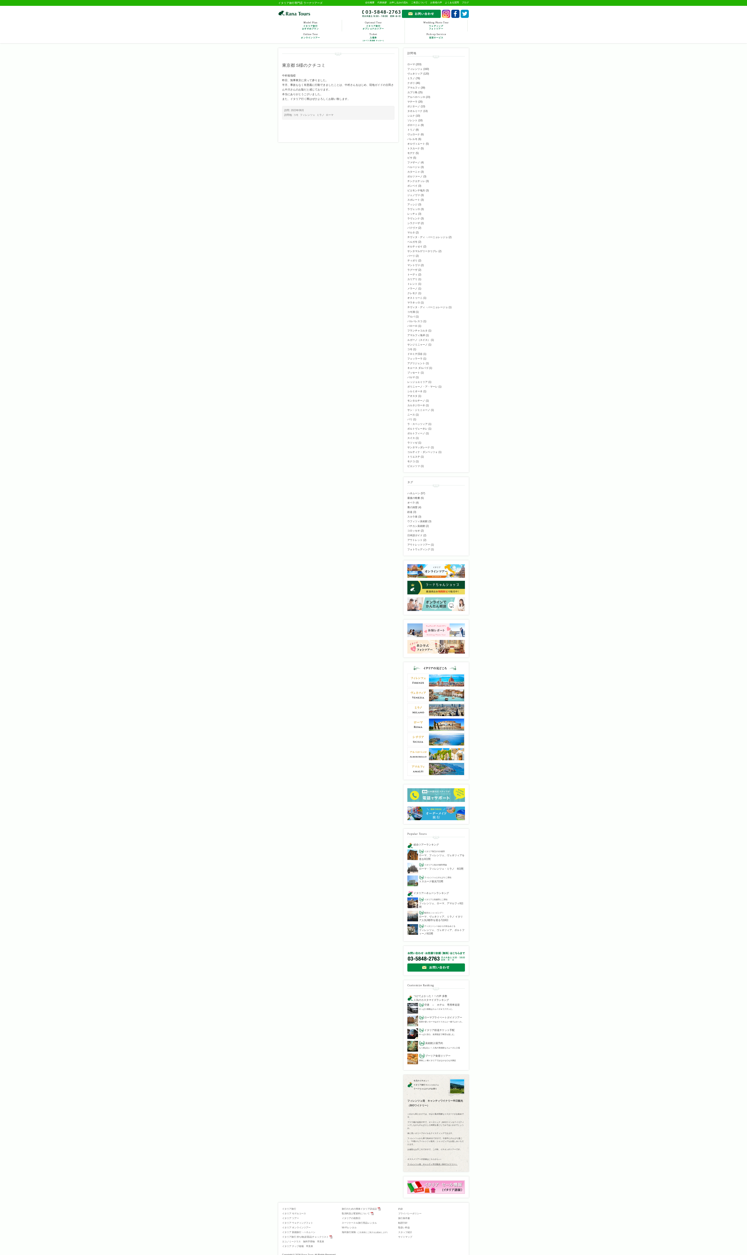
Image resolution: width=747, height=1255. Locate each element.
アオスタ (412, 396)
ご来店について (419, 2)
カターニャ (413, 171)
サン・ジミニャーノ (418, 410)
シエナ (411, 115)
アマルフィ (413, 87)
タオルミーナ (415, 111)
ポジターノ (413, 106)
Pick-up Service (436, 36)
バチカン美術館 (416, 526)
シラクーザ (413, 223)
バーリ (411, 255)
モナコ (411, 461)
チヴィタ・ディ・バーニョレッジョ (427, 237)
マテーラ (412, 101)
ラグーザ (412, 269)
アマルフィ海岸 (416, 335)
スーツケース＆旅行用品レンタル (359, 1223)
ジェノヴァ (413, 195)
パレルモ (412, 139)
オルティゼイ (415, 246)
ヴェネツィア (415, 73)
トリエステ (413, 456)
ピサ (409, 157)
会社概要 (369, 2)
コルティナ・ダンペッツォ (422, 452)
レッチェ (412, 213)
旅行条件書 (404, 1218)
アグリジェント (416, 363)
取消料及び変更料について (356, 1213)
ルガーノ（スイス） (418, 339)
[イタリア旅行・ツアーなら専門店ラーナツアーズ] (294, 13)
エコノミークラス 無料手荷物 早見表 (303, 1241)
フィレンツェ (307, 114)
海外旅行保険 (365, 1232)
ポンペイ (412, 185)
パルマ (411, 377)
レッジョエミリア (417, 382)
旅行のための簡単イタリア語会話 (359, 1209)
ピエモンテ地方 (416, 190)
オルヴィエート (416, 143)
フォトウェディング (418, 549)
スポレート (413, 199)
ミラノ (320, 114)
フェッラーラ (415, 358)
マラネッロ (413, 302)
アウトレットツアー (418, 544)
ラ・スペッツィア (417, 424)
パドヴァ (412, 227)
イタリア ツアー (290, 1218)
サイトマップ (405, 1237)
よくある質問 (452, 2)
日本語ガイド (415, 535)
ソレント (412, 120)
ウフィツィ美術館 (417, 521)
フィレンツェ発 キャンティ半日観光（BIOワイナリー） (432, 1164)
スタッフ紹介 (405, 1232)
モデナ (411, 153)
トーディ (412, 274)
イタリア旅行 (289, 1209)
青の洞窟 (412, 507)
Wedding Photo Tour (436, 25)
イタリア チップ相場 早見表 (297, 1246)
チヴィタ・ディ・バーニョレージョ (427, 307)
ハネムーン (413, 493)
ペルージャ (413, 167)
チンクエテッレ (416, 181)
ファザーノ (413, 162)
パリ (409, 419)
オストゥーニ (415, 297)
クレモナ (412, 293)
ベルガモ (412, 241)
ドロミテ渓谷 (415, 353)
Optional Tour (373, 25)
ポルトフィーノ (416, 433)
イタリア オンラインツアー (296, 1227)
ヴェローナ (413, 134)
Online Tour (310, 36)
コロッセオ (413, 530)
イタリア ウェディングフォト (297, 1223)
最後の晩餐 (413, 498)
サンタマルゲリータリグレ (422, 251)
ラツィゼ (412, 442)
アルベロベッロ (416, 97)
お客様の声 (436, 2)
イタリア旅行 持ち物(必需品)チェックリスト (305, 1237)
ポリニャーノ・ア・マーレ (422, 386)
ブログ (465, 2)
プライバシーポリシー (410, 1213)
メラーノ (412, 288)
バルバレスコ (415, 321)
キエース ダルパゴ (417, 367)
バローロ (412, 325)
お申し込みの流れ (398, 2)
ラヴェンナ (413, 218)
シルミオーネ (415, 391)
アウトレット (415, 540)
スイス (411, 438)
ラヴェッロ (413, 209)
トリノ (411, 129)
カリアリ (412, 279)
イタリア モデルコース (294, 1213)
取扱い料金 (404, 1227)
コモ (295, 114)
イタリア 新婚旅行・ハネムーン (298, 1232)
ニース (411, 414)
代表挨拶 (382, 2)
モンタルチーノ (416, 400)
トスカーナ (413, 148)
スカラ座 (412, 516)
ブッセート (413, 372)
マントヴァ (413, 265)
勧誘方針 (403, 1223)
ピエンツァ (413, 466)
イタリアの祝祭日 (351, 1218)
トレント (412, 283)
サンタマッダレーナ (418, 447)
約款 (400, 1209)
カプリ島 (412, 92)
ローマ (329, 114)
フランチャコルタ (417, 330)
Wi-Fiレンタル (349, 1227)
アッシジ (412, 204)
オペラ (411, 502)
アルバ (411, 316)
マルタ (411, 232)
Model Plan (310, 25)
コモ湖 (411, 311)
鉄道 (409, 512)
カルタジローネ (416, 405)
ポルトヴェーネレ (417, 428)
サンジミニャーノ (417, 344)
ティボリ (412, 260)
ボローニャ (413, 125)
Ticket (373, 37)
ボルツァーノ (415, 176)
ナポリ (411, 83)
